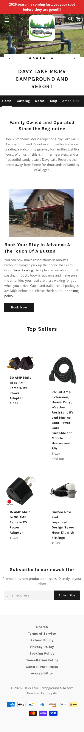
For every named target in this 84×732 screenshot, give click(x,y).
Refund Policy (42, 640)
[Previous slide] (9, 58)
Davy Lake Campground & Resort (48, 688)
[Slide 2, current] (34, 59)
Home (7, 101)
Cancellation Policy (42, 660)
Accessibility (42, 673)
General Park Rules (42, 667)
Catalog (23, 101)
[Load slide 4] (41, 59)
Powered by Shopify (42, 693)
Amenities (70, 101)
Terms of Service (42, 633)
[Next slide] (74, 58)
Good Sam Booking (18, 270)
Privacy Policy (42, 647)
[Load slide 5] (44, 59)
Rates (40, 101)
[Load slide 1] (30, 59)
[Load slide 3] (37, 59)
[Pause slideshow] (52, 58)
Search (42, 627)
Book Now (19, 307)
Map (53, 101)
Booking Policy (42, 653)
